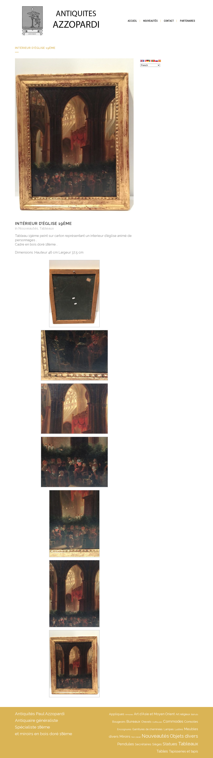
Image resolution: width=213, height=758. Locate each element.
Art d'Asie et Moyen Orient (154, 714)
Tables (162, 751)
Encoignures (124, 729)
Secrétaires (143, 744)
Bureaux (133, 721)
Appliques (116, 714)
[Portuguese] (153, 61)
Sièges (157, 744)
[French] (144, 61)
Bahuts (194, 714)
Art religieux (183, 714)
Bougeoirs (118, 721)
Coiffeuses (157, 722)
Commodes (173, 721)
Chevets (146, 721)
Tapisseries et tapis (183, 751)
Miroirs (124, 736)
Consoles (191, 721)
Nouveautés (28, 228)
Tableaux (46, 228)
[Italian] (150, 61)
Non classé (136, 737)
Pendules (125, 744)
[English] (141, 61)
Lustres (179, 729)
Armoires (129, 714)
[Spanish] (159, 61)
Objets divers (184, 736)
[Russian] (156, 61)
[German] (147, 61)
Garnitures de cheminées (147, 729)
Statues (170, 743)
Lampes (169, 729)
